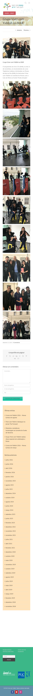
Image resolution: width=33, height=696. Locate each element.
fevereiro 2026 (10, 472)
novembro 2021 (11, 535)
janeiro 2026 (10, 477)
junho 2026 (9, 464)
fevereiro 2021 (10, 548)
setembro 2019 (10, 573)
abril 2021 (9, 543)
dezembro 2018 (11, 602)
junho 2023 (9, 518)
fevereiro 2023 (10, 523)
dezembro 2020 (11, 552)
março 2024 (9, 510)
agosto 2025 (10, 485)
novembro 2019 (11, 564)
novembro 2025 (11, 481)
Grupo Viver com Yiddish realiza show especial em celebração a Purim (16, 439)
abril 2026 (9, 468)
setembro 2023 (10, 514)
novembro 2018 (11, 606)
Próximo (26, 30)
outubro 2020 (10, 556)
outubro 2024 (10, 497)
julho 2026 (9, 460)
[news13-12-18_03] (16, 47)
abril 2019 (9, 590)
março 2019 (9, 594)
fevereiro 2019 (10, 598)
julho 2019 (9, 581)
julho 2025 (9, 489)
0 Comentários (16, 342)
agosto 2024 (10, 502)
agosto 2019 (10, 577)
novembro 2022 (11, 531)
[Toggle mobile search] (25, 3)
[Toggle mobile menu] (29, 3)
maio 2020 (9, 560)
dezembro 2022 (11, 527)
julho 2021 (9, 539)
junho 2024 (9, 506)
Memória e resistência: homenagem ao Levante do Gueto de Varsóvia (16, 430)
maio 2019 (9, 585)
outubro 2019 (10, 569)
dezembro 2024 (11, 493)
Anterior (19, 30)
